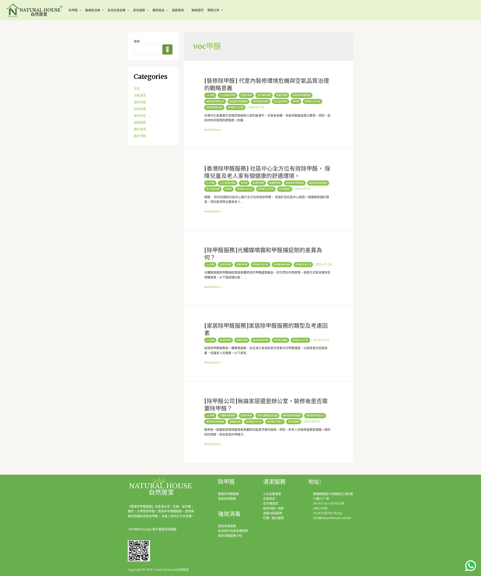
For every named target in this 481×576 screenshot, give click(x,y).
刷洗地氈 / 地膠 (273, 508)
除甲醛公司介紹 (312, 101)
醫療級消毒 (92, 10)
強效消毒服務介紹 (230, 536)
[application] (79, 10)
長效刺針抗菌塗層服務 (233, 531)
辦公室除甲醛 (280, 101)
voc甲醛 (210, 95)
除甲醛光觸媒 (280, 340)
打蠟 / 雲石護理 (273, 518)
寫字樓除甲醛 (264, 95)
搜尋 (137, 41)
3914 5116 (320, 503)
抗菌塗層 (140, 109)
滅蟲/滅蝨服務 (272, 513)
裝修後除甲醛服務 (238, 101)
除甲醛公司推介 (275, 421)
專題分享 (213, 10)
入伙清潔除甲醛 (227, 95)
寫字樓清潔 (270, 503)
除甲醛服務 (284, 189)
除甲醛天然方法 (303, 264)
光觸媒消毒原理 (227, 415)
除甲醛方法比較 (236, 107)
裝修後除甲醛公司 (215, 101)
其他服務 (139, 10)
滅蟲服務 (140, 122)
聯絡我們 (197, 10)
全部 (137, 88)
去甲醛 (244, 183)
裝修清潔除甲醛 (260, 101)
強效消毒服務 (227, 526)
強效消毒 (140, 102)
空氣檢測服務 (227, 498)
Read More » (213, 130)
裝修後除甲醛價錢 (302, 95)
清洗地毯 (140, 116)
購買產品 (158, 10)
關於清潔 (140, 129)
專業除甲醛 (281, 95)
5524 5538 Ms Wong (327, 513)
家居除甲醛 (246, 95)
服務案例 (178, 10)
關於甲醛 (140, 136)
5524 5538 (337, 503)
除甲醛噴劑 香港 (214, 107)
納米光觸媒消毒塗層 (267, 415)
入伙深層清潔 (272, 494)
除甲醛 (73, 10)
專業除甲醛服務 (228, 494)
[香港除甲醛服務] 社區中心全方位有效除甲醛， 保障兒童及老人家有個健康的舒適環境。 (267, 172)
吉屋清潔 (269, 498)
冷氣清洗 (140, 95)
